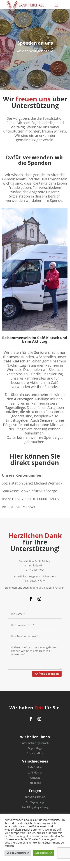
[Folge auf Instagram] (39, 598)
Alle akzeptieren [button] (43, 852)
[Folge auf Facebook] (30, 598)
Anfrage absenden (47, 673)
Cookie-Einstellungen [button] (18, 852)
